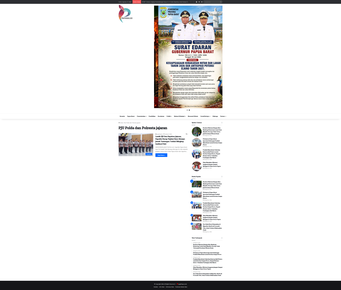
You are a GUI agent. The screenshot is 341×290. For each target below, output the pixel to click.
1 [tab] (187, 110)
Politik (169, 116)
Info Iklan (162, 286)
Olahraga (215, 116)
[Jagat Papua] (125, 14)
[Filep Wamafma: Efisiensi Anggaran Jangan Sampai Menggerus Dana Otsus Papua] (197, 166)
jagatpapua (160, 134)
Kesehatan (161, 116)
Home (121, 122)
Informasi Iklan (170, 286)
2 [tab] (189, 110)
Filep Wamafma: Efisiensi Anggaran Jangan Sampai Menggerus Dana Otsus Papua (212, 164)
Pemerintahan (141, 116)
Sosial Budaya (205, 116)
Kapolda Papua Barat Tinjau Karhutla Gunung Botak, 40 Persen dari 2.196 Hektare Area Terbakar (168, 1)
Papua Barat (131, 116)
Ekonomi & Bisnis (193, 116)
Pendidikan (152, 116)
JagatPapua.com (182, 284)
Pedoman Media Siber (181, 286)
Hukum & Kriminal (179, 116)
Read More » (161, 155)
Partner (222, 116)
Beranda (122, 116)
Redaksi (156, 286)
